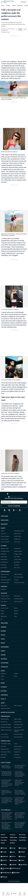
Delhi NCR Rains (5, 725)
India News (20, 5)
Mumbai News (4, 568)
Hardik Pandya (17, 542)
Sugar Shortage (17, 725)
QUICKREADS (4, 701)
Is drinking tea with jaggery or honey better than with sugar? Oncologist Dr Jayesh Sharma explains (20, 807)
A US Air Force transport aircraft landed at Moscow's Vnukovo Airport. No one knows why (20, 780)
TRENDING (3, 633)
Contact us (12, 841)
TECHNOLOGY (4, 673)
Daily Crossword (18, 712)
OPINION (3, 661)
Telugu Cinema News (6, 586)
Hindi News (17, 760)
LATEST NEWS (4, 522)
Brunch (16, 614)
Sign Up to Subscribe (14, 512)
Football (16, 679)
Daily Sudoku (4, 712)
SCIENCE (3, 657)
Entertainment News (6, 758)
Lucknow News (17, 565)
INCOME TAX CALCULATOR (8, 718)
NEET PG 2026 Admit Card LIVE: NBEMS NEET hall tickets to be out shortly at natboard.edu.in (20, 831)
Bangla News (17, 758)
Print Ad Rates (13, 846)
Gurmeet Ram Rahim (6, 730)
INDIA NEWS (4, 530)
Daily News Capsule (6, 508)
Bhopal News (17, 554)
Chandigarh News (5, 557)
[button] (2, 2)
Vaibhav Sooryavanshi (6, 736)
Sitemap (3, 849)
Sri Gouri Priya (4, 740)
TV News (16, 586)
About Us (3, 841)
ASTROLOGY (4, 592)
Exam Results (4, 607)
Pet (1, 625)
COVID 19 (3, 705)
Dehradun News (18, 557)
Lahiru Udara (17, 548)
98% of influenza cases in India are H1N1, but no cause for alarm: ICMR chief (20, 798)
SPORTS (3, 677)
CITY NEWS (4, 552)
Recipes (16, 619)
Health (2, 619)
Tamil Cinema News (18, 583)
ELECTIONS (4, 697)
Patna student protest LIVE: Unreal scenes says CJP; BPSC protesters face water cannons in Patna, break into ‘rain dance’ (7, 822)
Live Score (3, 539)
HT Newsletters (22, 843)
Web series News (5, 588)
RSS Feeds (12, 849)
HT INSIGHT (4, 693)
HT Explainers (17, 763)
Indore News (4, 563)
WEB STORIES (4, 629)
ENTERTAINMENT (5, 577)
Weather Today (13, 843)
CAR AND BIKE (4, 669)
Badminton (3, 679)
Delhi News (3, 560)
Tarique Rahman (18, 728)
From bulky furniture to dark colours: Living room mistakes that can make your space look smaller (7, 806)
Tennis (15, 682)
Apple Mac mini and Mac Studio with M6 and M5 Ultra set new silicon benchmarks (7, 779)
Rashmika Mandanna (6, 733)
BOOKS (3, 689)
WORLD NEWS (4, 526)
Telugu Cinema (17, 755)
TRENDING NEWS (5, 722)
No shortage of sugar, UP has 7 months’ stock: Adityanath (20, 773)
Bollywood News (5, 580)
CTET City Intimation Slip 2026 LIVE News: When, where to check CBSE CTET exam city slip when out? (20, 822)
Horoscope (3, 595)
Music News (4, 583)
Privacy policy (4, 843)
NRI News (3, 763)
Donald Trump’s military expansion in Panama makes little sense (7, 798)
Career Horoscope (18, 740)
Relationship (4, 622)
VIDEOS (3, 645)
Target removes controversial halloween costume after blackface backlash (19, 789)
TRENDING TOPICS (5, 747)
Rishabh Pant (17, 545)
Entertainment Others (19, 588)
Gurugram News (18, 560)
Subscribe (23, 2)
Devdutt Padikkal (5, 542)
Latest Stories (5, 769)
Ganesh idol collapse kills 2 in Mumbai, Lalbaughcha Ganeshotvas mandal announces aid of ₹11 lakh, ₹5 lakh (7, 789)
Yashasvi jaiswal (17, 733)
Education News (18, 607)
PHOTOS (3, 641)
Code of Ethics (22, 846)
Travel (15, 622)
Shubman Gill (17, 539)
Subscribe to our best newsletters (14, 504)
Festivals (16, 617)
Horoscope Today (18, 743)
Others (2, 685)
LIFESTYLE (3, 611)
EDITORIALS (4, 665)
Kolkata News (4, 565)
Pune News (16, 571)
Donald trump (4, 728)
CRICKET (3, 534)
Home (2, 5)
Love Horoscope (5, 743)
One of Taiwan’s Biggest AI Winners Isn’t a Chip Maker (6, 773)
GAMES (3, 709)
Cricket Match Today (19, 537)
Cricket (13, 5)
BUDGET (3, 649)
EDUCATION (4, 599)
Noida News (17, 568)
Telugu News (4, 760)
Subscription (4, 846)
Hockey (2, 682)
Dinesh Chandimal (5, 548)
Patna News (4, 571)
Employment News (18, 605)
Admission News (5, 602)
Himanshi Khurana (18, 730)
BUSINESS (3, 637)
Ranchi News (4, 574)
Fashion (2, 617)
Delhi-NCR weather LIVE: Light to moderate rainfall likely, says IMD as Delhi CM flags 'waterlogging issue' (6, 832)
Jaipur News (17, 563)
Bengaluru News (5, 554)
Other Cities (17, 574)
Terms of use (22, 841)
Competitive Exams (5, 605)
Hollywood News (18, 580)
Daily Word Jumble (5, 714)
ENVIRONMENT (5, 653)
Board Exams (17, 602)
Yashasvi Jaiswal (4, 545)
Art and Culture (4, 614)
